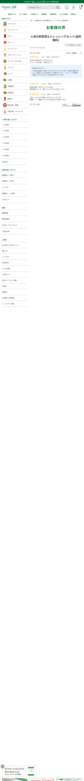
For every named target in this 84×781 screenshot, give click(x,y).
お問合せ (73, 14)
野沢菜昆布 (6, 219)
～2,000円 (5, 130)
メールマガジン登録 (8, 304)
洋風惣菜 (10, 86)
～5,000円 (5, 149)
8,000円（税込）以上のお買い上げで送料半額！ (42, 1)
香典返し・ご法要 (8, 193)
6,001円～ (5, 162)
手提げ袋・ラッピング (15, 111)
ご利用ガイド (34, 14)
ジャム (9, 36)
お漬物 (9, 80)
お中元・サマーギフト (9, 225)
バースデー (6, 187)
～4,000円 (5, 143)
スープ (9, 74)
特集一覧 (4, 251)
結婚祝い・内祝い (8, 175)
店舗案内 (44, 14)
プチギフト (6, 200)
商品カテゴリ (12, 14)
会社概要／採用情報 (8, 298)
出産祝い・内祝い (8, 181)
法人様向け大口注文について (10, 245)
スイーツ (10, 42)
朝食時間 (5, 213)
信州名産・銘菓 (12, 105)
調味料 (9, 99)
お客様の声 (53, 14)
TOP (31, 20)
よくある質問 (64, 14)
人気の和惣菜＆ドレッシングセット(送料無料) (55, 38)
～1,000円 (5, 125)
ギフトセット (12, 24)
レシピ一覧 (5, 257)
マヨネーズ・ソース (14, 55)
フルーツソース (12, 30)
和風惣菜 (10, 92)
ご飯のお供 (6, 231)
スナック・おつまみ (14, 61)
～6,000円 (5, 155)
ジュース (10, 67)
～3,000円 (5, 137)
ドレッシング (12, 48)
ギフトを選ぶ (23, 14)
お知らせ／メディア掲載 (9, 280)
